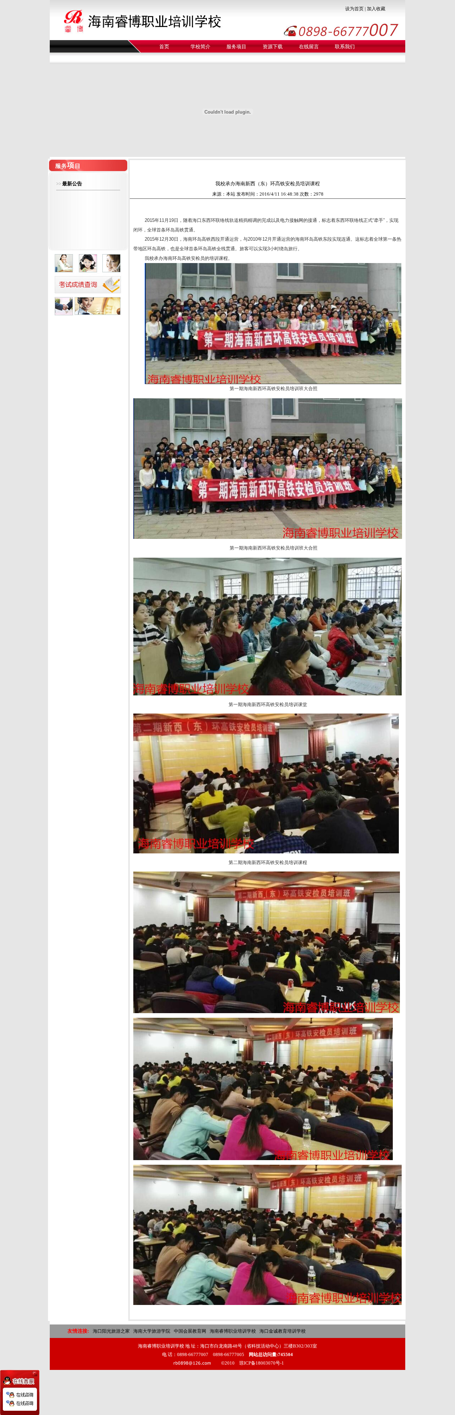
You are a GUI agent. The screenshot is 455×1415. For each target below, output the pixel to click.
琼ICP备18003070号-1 (261, 1363)
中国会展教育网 (190, 1331)
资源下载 (273, 46)
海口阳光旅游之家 (111, 1331)
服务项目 (236, 46)
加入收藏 (376, 8)
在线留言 (309, 46)
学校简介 (200, 46)
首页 (164, 46)
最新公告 (72, 183)
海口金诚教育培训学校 (282, 1331)
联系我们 (345, 46)
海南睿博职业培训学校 (233, 1331)
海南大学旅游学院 (151, 1331)
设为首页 (354, 8)
